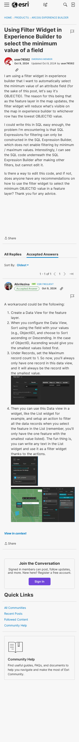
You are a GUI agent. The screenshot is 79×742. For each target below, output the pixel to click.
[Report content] (72, 31)
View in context (15, 533)
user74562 (22, 59)
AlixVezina (21, 284)
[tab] (13, 254)
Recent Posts (13, 613)
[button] (43, 390)
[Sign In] (73, 4)
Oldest (22, 265)
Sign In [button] (39, 581)
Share (10, 238)
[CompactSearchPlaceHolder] (65, 4)
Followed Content (16, 619)
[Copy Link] (16, 70)
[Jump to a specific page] (71, 274)
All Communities (15, 607)
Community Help (15, 625)
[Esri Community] (20, 4)
